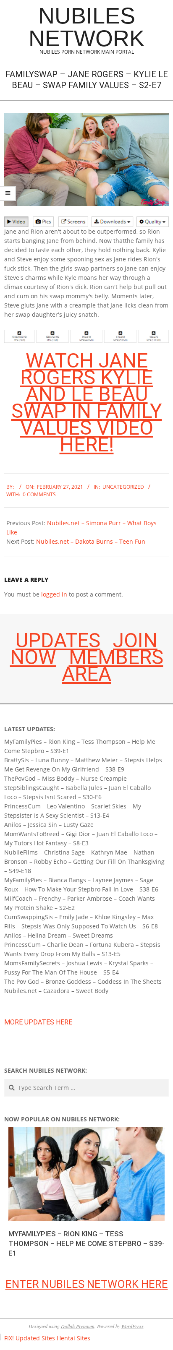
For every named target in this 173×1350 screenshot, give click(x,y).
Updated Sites (35, 1338)
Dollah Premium (77, 1326)
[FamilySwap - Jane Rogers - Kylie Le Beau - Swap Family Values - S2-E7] (86, 118)
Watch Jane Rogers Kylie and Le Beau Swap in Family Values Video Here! (86, 402)
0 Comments (39, 494)
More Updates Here (38, 1022)
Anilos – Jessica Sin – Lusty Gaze (49, 825)
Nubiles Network (86, 27)
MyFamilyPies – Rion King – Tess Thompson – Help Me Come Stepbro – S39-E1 (86, 1243)
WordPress (132, 1326)
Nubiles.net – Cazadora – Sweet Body (56, 991)
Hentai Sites (73, 1338)
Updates (58, 640)
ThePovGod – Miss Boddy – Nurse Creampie (65, 778)
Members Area (112, 665)
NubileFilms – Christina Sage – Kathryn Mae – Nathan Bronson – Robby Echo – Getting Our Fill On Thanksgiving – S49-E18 (84, 861)
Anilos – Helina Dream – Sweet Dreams (58, 935)
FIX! (9, 1338)
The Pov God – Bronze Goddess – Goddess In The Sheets (83, 981)
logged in (54, 594)
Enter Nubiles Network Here (86, 1284)
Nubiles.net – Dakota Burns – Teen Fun (90, 541)
